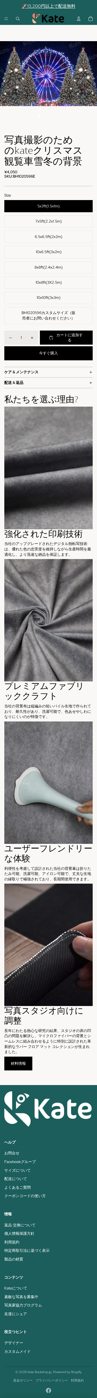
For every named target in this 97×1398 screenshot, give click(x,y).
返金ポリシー (23, 1380)
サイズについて (17, 1170)
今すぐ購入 (48, 353)
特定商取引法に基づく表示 (27, 1250)
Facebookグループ (20, 1161)
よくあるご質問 (17, 1187)
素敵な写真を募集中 (21, 1296)
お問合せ (11, 1153)
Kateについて (15, 1288)
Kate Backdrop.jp (39, 1372)
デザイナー (13, 1342)
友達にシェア (15, 1313)
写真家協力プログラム (23, 1305)
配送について (15, 1178)
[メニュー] (6, 18)
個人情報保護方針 (19, 1233)
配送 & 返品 (13, 382)
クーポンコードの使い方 (25, 1195)
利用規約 (11, 1242)
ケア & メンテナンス (21, 372)
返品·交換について (20, 1225)
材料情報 (18, 1063)
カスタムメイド (17, 1351)
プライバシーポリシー (52, 1380)
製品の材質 (13, 1259)
